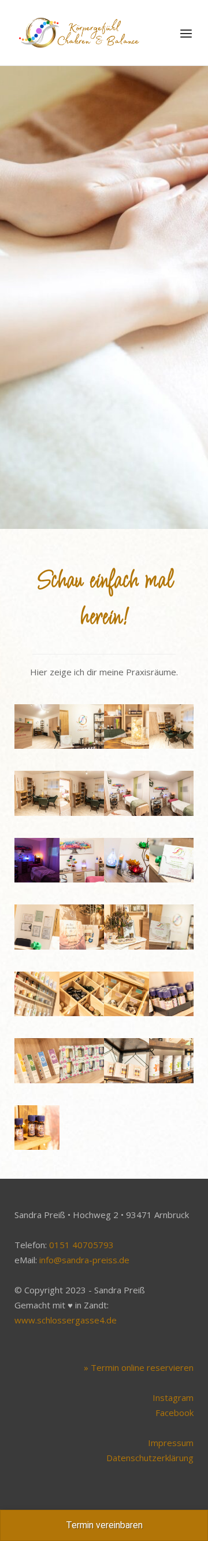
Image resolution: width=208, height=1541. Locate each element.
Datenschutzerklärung (150, 1457)
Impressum (171, 1442)
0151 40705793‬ (81, 1245)
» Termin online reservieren (139, 1367)
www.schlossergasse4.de (65, 1320)
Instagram (173, 1397)
